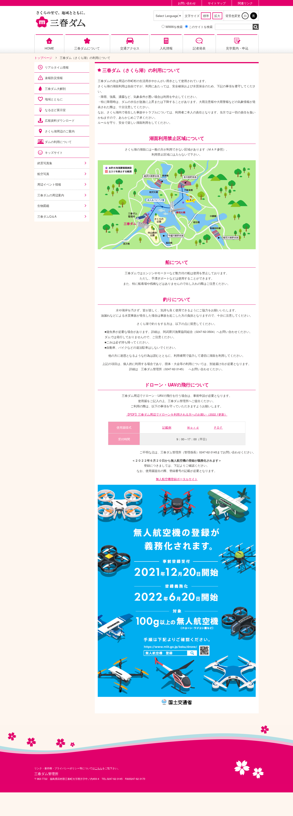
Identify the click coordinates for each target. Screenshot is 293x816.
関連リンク (245, 3)
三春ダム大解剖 (55, 88)
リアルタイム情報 (57, 67)
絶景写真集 (44, 163)
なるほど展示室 (55, 110)
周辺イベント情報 (49, 184)
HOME (49, 48)
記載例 (166, 427)
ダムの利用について (58, 142)
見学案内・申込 (237, 48)
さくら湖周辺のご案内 (60, 131)
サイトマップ (217, 3)
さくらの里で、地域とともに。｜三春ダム (60, 19)
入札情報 (166, 48)
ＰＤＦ (218, 427)
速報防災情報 (54, 78)
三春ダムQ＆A (47, 216)
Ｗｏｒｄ (193, 427)
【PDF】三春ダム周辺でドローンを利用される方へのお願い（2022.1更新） (176, 414)
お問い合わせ (187, 3)
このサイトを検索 (201, 27)
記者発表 (199, 48)
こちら (98, 768)
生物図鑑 (43, 205)
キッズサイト (54, 152)
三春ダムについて (87, 48)
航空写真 (43, 174)
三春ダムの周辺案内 (50, 195)
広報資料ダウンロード (60, 120)
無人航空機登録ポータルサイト (177, 479)
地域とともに (54, 99)
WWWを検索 (174, 27)
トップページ (43, 57)
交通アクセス (129, 48)
